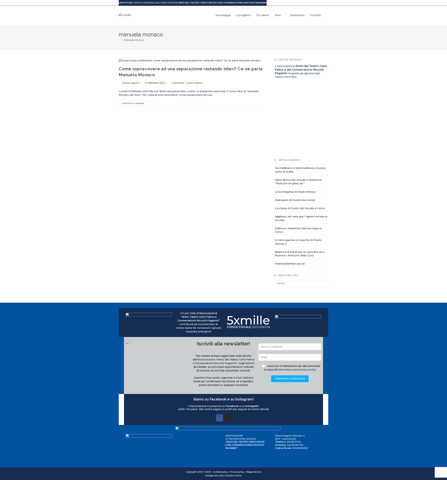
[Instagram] (227, 417)
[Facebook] (219, 417)
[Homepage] (119, 39)
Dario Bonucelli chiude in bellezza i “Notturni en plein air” (298, 181)
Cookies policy (220, 472)
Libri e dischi (195, 82)
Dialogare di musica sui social (295, 200)
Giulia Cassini (130, 82)
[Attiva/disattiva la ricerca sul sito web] (327, 15)
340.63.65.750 (295, 445)
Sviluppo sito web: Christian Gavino (223, 475)
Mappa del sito (253, 472)
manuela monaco (134, 39)
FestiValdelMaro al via (290, 263)
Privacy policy (237, 472)
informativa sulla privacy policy (296, 369)
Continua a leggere (136, 102)
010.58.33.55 (294, 441)
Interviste (178, 82)
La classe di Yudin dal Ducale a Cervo (300, 208)
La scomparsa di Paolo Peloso (295, 191)
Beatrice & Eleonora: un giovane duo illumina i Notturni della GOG (299, 253)
